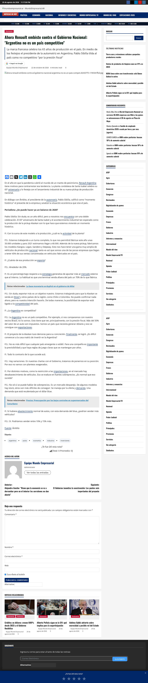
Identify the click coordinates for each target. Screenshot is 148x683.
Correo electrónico (14, 556)
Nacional (49, 15)
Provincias (110, 288)
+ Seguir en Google (16, 63)
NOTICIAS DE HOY (10, 14)
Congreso (109, 194)
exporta (41, 260)
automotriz (51, 199)
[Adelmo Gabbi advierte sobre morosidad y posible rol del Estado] (84, 609)
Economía (36, 15)
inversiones (65, 441)
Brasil (17, 297)
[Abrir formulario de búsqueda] (145, 18)
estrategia (47, 274)
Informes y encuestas (67, 15)
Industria (109, 233)
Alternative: (10, 584)
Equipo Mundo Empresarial (17, 68)
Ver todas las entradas (37, 472)
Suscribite (120, 659)
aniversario (13, 189)
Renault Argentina (87, 182)
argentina (12, 441)
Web (7, 565)
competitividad (22, 303)
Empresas (109, 216)
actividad (67, 233)
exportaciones (25, 327)
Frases (17, 20)
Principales (110, 282)
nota (59, 446)
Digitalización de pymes (115, 205)
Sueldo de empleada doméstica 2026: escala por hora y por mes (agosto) (122, 129)
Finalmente (71, 334)
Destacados (110, 200)
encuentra (69, 216)
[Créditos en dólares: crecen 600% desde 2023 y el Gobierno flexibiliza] (20, 609)
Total (55, 450)
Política (23, 15)
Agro (108, 178)
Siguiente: (76, 488)
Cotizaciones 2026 (127, 15)
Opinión (109, 266)
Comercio (109, 189)
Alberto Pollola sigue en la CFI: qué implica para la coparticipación (52, 624)
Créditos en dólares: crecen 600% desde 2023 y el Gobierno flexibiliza (19, 625)
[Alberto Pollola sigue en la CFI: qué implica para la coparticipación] (52, 609)
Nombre (9, 547)
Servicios (109, 293)
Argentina (15, 310)
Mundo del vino (109, 15)
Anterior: (27, 489)
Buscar (109, 31)
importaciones (61, 371)
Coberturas (110, 183)
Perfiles (7, 20)
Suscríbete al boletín (16, 574)
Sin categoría (111, 299)
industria (50, 441)
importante (92, 344)
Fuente (8, 428)
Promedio (65, 450)
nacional (33, 250)
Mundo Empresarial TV (89, 15)
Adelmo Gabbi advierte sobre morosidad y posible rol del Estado (84, 624)
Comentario (11, 514)
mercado (85, 274)
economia (37, 441)
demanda (80, 388)
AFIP (108, 172)
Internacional (111, 244)
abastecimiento (25, 411)
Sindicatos (110, 304)
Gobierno (20, 616)
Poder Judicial (111, 271)
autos (25, 441)
